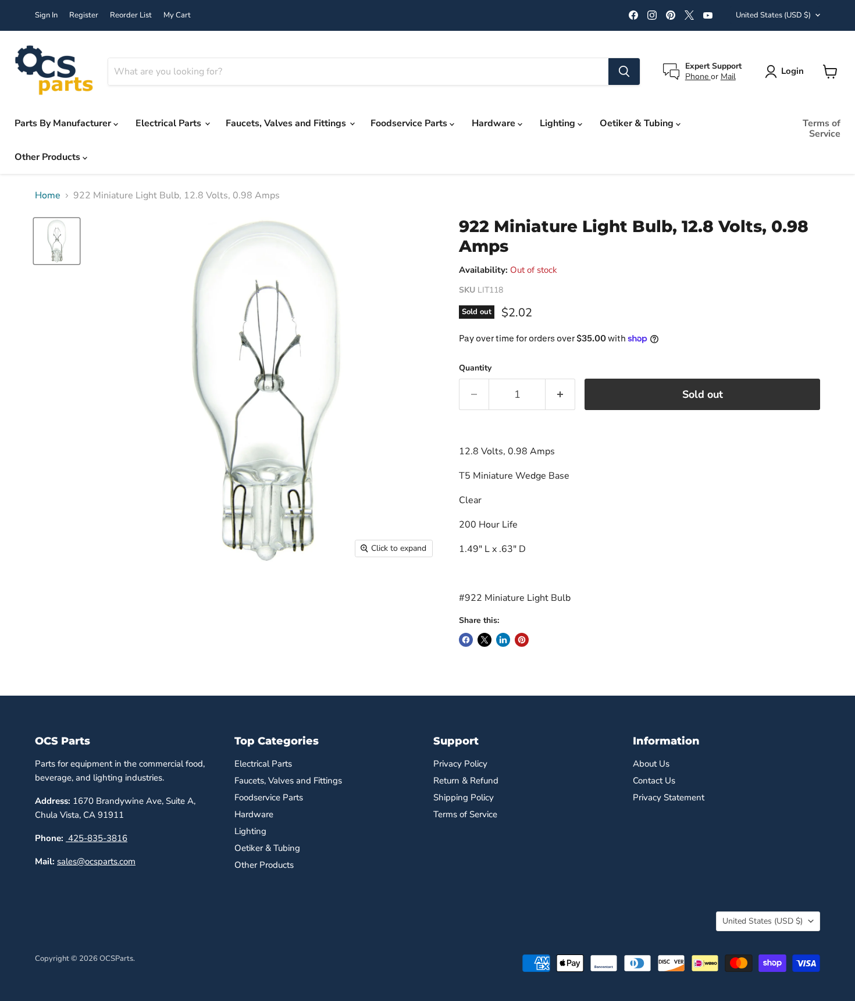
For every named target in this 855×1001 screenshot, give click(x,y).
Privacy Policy (460, 764)
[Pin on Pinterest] (522, 640)
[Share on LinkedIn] (503, 640)
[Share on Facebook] (466, 640)
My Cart (177, 15)
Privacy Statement (668, 797)
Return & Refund (465, 780)
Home (47, 195)
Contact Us (654, 780)
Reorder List (131, 15)
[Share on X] (484, 640)
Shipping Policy (463, 797)
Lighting (559, 123)
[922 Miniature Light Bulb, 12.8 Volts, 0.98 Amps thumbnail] (57, 241)
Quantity (475, 368)
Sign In (46, 15)
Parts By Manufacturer (64, 123)
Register (83, 15)
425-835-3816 (96, 838)
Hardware (495, 123)
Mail (728, 76)
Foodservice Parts (410, 123)
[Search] (624, 71)
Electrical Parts (170, 123)
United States (773, 15)
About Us (651, 764)
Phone (698, 76)
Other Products (49, 157)
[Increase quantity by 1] (560, 395)
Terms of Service (821, 128)
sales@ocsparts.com (96, 861)
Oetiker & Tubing (638, 123)
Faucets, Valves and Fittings (287, 123)
